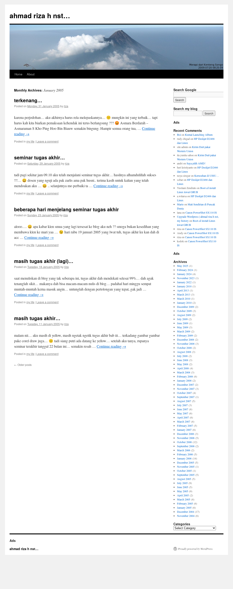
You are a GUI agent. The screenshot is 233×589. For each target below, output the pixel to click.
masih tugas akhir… (37, 318)
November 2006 (186, 438)
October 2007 (184, 393)
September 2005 (186, 475)
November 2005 (186, 466)
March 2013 (183, 294)
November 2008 (186, 343)
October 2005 (184, 470)
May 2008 (182, 364)
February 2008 (185, 376)
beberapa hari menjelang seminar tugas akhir (66, 209)
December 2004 (185, 511)
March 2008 (183, 372)
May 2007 (182, 413)
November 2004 (186, 516)
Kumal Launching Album (199, 134)
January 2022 (184, 282)
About (31, 74)
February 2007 (185, 425)
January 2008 (184, 380)
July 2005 (182, 483)
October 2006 (184, 442)
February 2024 (185, 270)
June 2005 (182, 487)
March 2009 (183, 331)
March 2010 (183, 298)
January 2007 (184, 429)
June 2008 (182, 360)
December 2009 (185, 307)
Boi (179, 134)
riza (66, 106)
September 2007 (186, 397)
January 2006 (184, 458)
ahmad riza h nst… (40, 15)
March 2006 (183, 450)
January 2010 (184, 302)
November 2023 (186, 278)
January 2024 (184, 274)
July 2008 (182, 356)
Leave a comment (47, 141)
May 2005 (182, 491)
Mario (180, 204)
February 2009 (185, 335)
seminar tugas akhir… (39, 157)
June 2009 (182, 323)
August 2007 (184, 401)
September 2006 (186, 446)
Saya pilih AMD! (196, 163)
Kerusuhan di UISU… (206, 175)
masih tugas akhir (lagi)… (43, 261)
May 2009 (182, 327)
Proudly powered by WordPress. (195, 549)
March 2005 (183, 499)
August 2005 (184, 479)
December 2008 (185, 339)
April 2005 (183, 495)
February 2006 (185, 454)
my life (30, 141)
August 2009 (184, 315)
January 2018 (184, 286)
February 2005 (185, 503)
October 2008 (184, 347)
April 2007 (183, 417)
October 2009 (184, 311)
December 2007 (185, 384)
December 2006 (185, 434)
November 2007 (186, 388)
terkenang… (28, 100)
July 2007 (182, 405)
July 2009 (182, 319)
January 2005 (184, 507)
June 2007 (182, 409)
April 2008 (183, 368)
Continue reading (108, 185)
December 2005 (185, 462)
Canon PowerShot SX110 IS (201, 212)
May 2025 (182, 266)
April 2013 (183, 290)
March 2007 (183, 421)
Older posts (23, 365)
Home (18, 74)
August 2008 (184, 352)
